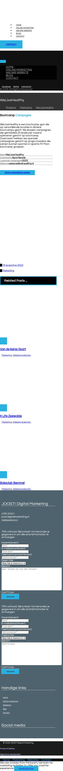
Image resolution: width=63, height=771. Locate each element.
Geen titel (7, 560)
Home (5, 697)
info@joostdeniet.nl (9, 520)
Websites (7, 705)
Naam (10, 542)
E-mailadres (13, 548)
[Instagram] (3, 735)
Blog (5, 709)
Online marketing (10, 701)
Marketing (8, 270)
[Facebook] (2, 735)
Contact (6, 713)
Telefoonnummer (16, 554)
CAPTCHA (7, 592)
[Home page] (1, 107)
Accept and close (26, 768)
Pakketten (7, 635)
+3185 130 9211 (8, 513)
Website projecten (22, 355)
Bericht (5, 566)
